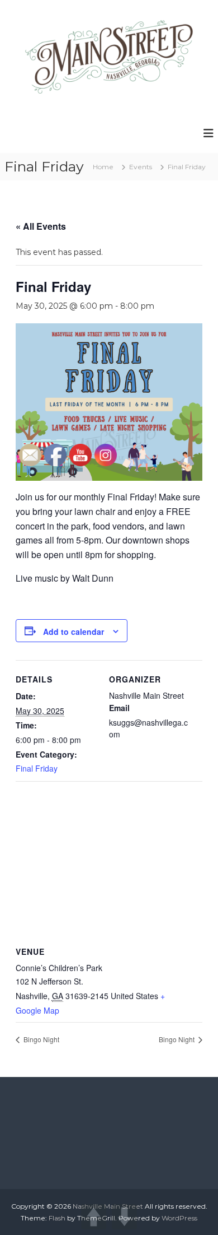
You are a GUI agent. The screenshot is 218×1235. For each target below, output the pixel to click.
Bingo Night (177, 1039)
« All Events (41, 226)
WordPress (179, 1218)
